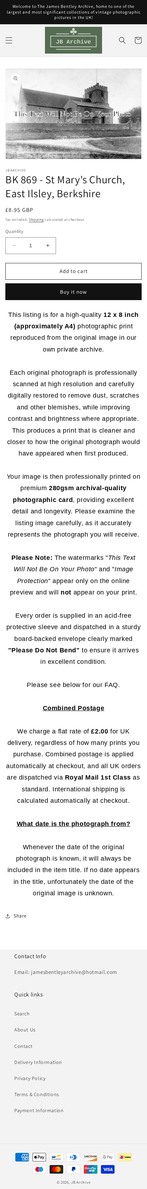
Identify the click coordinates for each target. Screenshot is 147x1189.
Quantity (14, 231)
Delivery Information (38, 1062)
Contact (23, 1046)
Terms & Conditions (36, 1094)
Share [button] (20, 915)
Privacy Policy (29, 1078)
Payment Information (39, 1110)
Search (22, 1013)
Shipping (36, 219)
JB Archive (80, 1182)
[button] (9, 40)
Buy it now (73, 291)
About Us (25, 1029)
